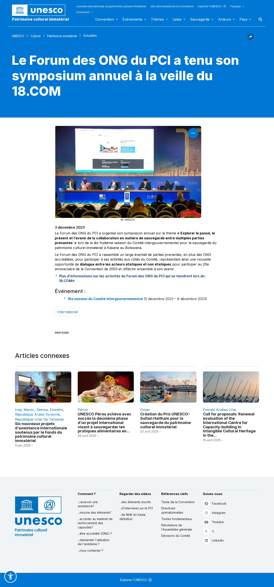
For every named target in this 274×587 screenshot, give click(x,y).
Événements (132, 19)
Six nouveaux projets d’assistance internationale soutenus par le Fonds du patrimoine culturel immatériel (41, 432)
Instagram (218, 513)
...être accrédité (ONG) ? (95, 533)
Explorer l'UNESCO (209, 6)
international (67, 312)
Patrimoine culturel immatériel (40, 19)
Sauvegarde (200, 19)
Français (235, 6)
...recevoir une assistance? (88, 504)
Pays (243, 19)
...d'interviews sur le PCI (136, 508)
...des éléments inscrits (135, 502)
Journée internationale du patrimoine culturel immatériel (111, 6)
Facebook (219, 503)
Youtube (218, 522)
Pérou (83, 409)
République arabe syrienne (37, 414)
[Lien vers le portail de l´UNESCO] (41, 10)
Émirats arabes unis (219, 409)
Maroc (29, 409)
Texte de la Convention (178, 502)
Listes (177, 19)
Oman (145, 409)
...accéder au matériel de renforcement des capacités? (95, 523)
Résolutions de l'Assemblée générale (176, 527)
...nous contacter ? (90, 550)
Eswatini (56, 409)
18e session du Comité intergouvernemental (105, 299)
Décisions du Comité (175, 535)
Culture (36, 36)
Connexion (83, 12)
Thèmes (157, 19)
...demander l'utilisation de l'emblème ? (94, 542)
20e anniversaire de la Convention (172, 6)
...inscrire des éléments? (94, 512)
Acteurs (224, 19)
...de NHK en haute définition (132, 517)
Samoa (42, 409)
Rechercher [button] (259, 19)
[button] (250, 39)
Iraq (18, 409)
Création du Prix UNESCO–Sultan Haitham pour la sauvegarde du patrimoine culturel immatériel (165, 420)
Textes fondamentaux (176, 519)
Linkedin (218, 540)
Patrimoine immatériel (62, 36)
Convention (104, 19)
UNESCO (18, 36)
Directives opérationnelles (172, 510)
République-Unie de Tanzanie (39, 419)
